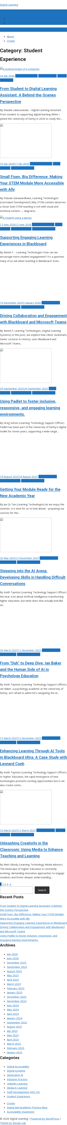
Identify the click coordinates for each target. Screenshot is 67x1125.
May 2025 (13, 975)
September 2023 (17, 1022)
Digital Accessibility (26, 76)
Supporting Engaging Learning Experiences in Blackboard (33, 923)
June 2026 (13, 958)
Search (42, 890)
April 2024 (13, 1014)
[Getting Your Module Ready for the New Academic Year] (26, 469)
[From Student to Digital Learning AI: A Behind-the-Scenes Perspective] (20, 69)
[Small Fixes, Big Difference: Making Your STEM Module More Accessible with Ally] (26, 157)
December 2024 (16, 996)
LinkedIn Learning (17, 1083)
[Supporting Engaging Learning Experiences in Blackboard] (16, 217)
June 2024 (13, 1005)
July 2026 (12, 954)
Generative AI (8, 562)
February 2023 (15, 1048)
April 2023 (13, 1039)
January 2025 (14, 992)
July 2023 (12, 1031)
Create (13, 22)
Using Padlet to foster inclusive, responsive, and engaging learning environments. (30, 407)
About (12, 18)
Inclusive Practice (21, 228)
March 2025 (14, 984)
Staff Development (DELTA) (23, 1092)
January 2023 (14, 1052)
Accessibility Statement (20, 1111)
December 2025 (16, 962)
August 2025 (14, 971)
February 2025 (15, 988)
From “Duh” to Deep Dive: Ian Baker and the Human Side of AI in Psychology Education (30, 669)
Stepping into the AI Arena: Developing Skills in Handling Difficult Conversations (32, 577)
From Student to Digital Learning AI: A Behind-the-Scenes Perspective (28, 95)
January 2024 (14, 1018)
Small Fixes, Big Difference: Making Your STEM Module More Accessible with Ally (32, 183)
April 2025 (13, 979)
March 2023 (14, 1043)
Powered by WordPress (44, 1118)
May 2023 (13, 1035)
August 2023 (14, 1026)
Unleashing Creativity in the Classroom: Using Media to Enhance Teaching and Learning (31, 849)
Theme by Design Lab (13, 1123)
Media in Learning (17, 1087)
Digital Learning (9, 4)
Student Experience (22, 168)
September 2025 (17, 967)
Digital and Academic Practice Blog (27, 1107)
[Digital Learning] (2, 11)
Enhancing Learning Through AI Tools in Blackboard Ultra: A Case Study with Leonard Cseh (33, 757)
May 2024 (13, 1009)
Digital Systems (47, 76)
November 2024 (16, 1001)
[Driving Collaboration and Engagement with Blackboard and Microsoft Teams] (26, 296)
